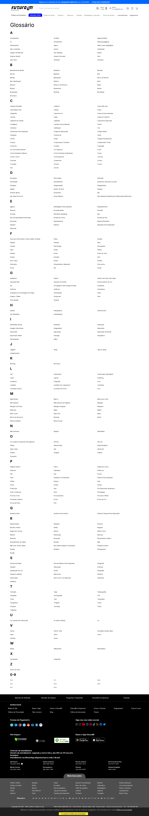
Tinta (12, 599)
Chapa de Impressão (61, 131)
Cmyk (56, 139)
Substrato (100, 578)
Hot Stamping (14, 314)
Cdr (98, 128)
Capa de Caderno (103, 117)
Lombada (100, 385)
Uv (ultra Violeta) (59, 620)
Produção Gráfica (16, 499)
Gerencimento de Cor (104, 282)
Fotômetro (13, 264)
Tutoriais (126, 698)
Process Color (15, 496)
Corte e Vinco (15, 157)
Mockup (56, 417)
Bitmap (12, 77)
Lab (11, 374)
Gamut (56, 278)
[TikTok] (94, 724)
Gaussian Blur (15, 282)
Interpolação (14, 339)
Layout (56, 378)
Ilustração (100, 324)
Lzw (98, 388)
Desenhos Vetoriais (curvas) (107, 182)
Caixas (56, 110)
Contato (56, 146)
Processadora (58, 496)
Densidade (13, 182)
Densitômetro (58, 182)
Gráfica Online (15, 783)
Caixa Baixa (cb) (15, 110)
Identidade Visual (16, 324)
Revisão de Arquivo (48, 698)
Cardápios (13, 124)
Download (57, 192)
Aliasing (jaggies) (103, 42)
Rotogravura (101, 549)
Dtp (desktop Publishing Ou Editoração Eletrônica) (114, 196)
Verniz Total (58, 631)
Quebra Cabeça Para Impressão (108, 513)
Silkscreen (57, 574)
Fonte (55, 253)
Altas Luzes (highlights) (105, 45)
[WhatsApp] (128, 8)
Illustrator (57, 324)
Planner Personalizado (105, 477)
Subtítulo (13, 581)
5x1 (11, 687)
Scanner (100, 567)
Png (98, 481)
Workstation (101, 649)
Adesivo (13, 793)
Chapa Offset (102, 131)
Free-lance (101, 264)
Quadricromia (14, 513)
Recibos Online (15, 527)
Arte (98, 56)
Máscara (13, 410)
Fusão (99, 268)
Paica (56, 467)
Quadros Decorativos (61, 513)
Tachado (13, 592)
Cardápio (100, 793)
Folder (56, 250)
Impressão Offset (16, 335)
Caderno (57, 106)
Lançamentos (124, 790)
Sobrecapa (14, 578)
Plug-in (56, 481)
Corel (99, 149)
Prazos (96, 712)
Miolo (99, 413)
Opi (55, 449)
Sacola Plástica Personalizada (64, 563)
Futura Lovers (136, 708)
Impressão (13, 332)
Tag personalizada (60, 790)
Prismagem (101, 492)
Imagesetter (58, 328)
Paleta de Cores (102, 467)
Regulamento (118, 708)
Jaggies (12, 349)
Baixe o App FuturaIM (85, 734)
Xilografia (57, 659)
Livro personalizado (126, 785)
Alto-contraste (15, 49)
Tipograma (14, 603)
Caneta (78, 790)
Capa (55, 117)
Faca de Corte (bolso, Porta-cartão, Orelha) (25, 239)
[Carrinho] (137, 8)
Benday (100, 70)
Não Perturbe (14, 431)
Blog (51, 712)
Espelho (12, 225)
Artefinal (57, 60)
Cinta (99, 135)
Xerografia (13, 659)
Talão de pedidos (82, 788)
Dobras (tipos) (15, 192)
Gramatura (101, 289)
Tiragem (56, 603)
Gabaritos (13, 278)
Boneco (12, 85)
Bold (98, 81)
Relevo (56, 531)
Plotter (12, 481)
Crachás (13, 160)
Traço (99, 606)
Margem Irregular (60, 406)
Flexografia (101, 246)
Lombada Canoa (15, 388)
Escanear (13, 221)
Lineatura (13, 381)
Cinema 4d (57, 135)
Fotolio (56, 260)
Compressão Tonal (103, 142)
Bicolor (12, 74)
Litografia (57, 381)
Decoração (57, 178)
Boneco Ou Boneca (60, 85)
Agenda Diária (102, 38)
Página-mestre (15, 467)
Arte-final (13, 60)
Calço (99, 110)
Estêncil (56, 225)
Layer (12, 378)
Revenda (57, 538)
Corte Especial (59, 157)
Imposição (100, 328)
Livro (99, 381)
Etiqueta (35, 783)
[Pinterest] (90, 724)
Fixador (12, 246)
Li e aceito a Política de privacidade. (73, 814)
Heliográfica (58, 310)
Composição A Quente (61, 142)
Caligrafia (13, 113)
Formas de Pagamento (20, 720)
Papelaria (57, 470)
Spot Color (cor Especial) (62, 578)
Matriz (99, 410)
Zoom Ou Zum (15, 669)
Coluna (12, 142)
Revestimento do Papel (18, 542)
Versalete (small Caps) (105, 631)
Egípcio (12, 207)
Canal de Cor (58, 113)
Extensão (13, 228)
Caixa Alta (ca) (102, 106)
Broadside (100, 92)
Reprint (12, 535)
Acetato (56, 38)
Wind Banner (36, 790)
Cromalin (13, 164)
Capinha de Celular (16, 121)
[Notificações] (132, 8)
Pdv (55, 474)
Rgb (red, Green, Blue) (17, 545)
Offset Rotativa (102, 445)
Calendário (101, 785)
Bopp (99, 85)
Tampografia (101, 592)
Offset (12, 445)
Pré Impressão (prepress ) (106, 488)
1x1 (55, 680)
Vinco (99, 634)
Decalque (13, 178)
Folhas (99, 250)
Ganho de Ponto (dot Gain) (106, 278)
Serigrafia (100, 570)
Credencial (57, 160)
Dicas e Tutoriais (100, 708)
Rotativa (56, 549)
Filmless (56, 242)
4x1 (11, 684)
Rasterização (14, 524)
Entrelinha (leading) (60, 214)
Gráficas (13, 289)
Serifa (56, 570)
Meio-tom (57, 413)
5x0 (98, 684)
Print (55, 492)
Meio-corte (14, 413)
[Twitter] (104, 724)
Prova (56, 499)
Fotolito (99, 260)
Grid (98, 296)
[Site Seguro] (40, 740)
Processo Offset (102, 496)
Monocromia (58, 421)
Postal (56, 485)
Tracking (57, 606)
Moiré (99, 417)
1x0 (11, 680)
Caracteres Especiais (104, 121)
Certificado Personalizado (19, 131)
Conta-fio (13, 146)
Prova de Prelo (15, 503)
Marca (56, 399)
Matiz (55, 410)
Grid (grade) (14, 300)
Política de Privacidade (16, 712)
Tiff (98, 595)
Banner (34, 788)
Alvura (56, 49)
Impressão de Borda (104, 332)
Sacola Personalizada (83, 783)
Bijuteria (56, 74)
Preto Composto (15, 492)
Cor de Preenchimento (18, 149)
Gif (11, 285)
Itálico (56, 339)
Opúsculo (100, 449)
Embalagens (101, 788)
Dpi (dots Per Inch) (16, 196)
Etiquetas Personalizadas (106, 225)
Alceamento (58, 42)
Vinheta (12, 638)
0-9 (13, 675)
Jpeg (55, 349)
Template (13, 595)
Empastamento (102, 207)
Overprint (13, 456)
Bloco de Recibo (103, 77)
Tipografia (100, 599)
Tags (55, 592)
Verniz (12, 631)
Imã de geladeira (59, 788)
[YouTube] (83, 724)
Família (99, 239)
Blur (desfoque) (15, 81)
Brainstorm (57, 88)
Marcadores (14, 403)
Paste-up (100, 470)
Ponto (12, 485)
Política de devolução (77, 712)
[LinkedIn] (87, 724)
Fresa (12, 268)
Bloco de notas (81, 785)
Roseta (12, 549)
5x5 (55, 687)
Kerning (12, 364)
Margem (100, 403)
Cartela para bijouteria (61, 793)
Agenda (100, 790)
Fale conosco (37, 712)
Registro (100, 527)
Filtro (99, 242)
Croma (99, 160)
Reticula (100, 535)
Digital (12, 189)
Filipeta (12, 242)
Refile (56, 527)
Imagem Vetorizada (16, 328)
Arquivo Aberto (15, 56)
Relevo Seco (101, 531)
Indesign (57, 335)
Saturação (57, 567)
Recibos (100, 524)
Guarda (56, 300)
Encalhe (100, 210)
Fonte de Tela (102, 253)
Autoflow (100, 60)
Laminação (57, 374)
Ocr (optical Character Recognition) (22, 442)
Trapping (13, 610)
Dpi (98, 192)
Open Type (14, 449)
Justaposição (14, 353)
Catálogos (57, 128)
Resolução (57, 535)
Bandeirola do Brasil (17, 70)
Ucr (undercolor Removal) (19, 620)
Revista (56, 542)
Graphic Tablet (15, 296)
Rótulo (34, 785)
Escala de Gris (102, 217)
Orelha (12, 452)
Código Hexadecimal (104, 139)
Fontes (12, 257)
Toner (99, 603)
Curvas (56, 168)
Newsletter (101, 431)
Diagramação (58, 185)
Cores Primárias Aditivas (18, 153)
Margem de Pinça (16, 406)
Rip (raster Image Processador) (64, 545)
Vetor (12, 634)
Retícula (13, 538)
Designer (13, 185)
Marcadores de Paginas (62, 403)
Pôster (99, 485)
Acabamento (14, 38)
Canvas (12, 117)
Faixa (55, 239)
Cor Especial (58, 149)
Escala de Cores (59, 217)
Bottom (12, 88)
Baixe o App (36, 708)
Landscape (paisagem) (105, 374)
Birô (98, 74)
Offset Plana (58, 445)
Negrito (56, 431)
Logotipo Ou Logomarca (62, 385)
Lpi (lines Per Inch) (60, 388)
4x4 (55, 684)
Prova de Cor (101, 499)
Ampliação (101, 49)
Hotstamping (58, 314)
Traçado (13, 606)
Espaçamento (58, 221)
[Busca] (97, 8)
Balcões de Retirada (22, 698)
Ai (10, 42)
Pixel (11, 477)
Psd (55, 503)
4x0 (98, 680)
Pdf (11, 474)
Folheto (12, 253)
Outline (99, 452)
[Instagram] (80, 724)
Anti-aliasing (58, 53)
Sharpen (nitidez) (16, 574)
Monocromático (15, 421)
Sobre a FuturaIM (56, 708)
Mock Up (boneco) (16, 417)
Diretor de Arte (59, 189)
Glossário (22, 25)
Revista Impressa (125, 783)
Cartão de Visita (15, 785)
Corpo (99, 153)
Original (56, 452)
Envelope (57, 785)
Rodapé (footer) (102, 545)
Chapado (13, 135)
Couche (100, 157)
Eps (98, 214)
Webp (12, 649)
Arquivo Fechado (59, 56)
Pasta (56, 783)
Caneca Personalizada (105, 113)
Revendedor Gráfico (104, 538)
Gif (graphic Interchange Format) (65, 285)
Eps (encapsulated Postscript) (20, 217)
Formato (56, 257)
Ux (98, 620)
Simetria (100, 574)
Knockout (57, 364)
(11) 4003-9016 (15, 764)
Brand (99, 88)
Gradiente (100, 285)
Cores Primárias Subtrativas (63, 153)
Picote (99, 474)
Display (99, 189)
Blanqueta (57, 77)
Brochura (13, 96)
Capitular (57, 121)
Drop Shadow (58, 196)
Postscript (13, 488)
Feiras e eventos (125, 788)
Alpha (56, 45)
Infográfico (101, 335)
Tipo (55, 599)
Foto (98, 257)
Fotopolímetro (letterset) (62, 264)
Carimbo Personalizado (62, 124)
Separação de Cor (16, 570)
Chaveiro (79, 793)
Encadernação (59, 210)
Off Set (56, 442)
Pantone (13, 470)
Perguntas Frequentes (74, 698)
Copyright (100, 146)
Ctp (11, 168)
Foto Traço (13, 260)
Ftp (55, 268)
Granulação (58, 293)
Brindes (100, 783)
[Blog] (97, 724)
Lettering (100, 378)
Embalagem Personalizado (63, 207)
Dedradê (100, 178)
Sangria (12, 567)
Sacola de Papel (15, 563)
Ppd (55, 488)
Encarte (12, 214)
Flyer (11, 250)
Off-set (99, 442)
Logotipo (13, 385)
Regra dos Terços (16, 531)
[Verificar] (20, 739)
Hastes (12, 310)
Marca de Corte (102, 399)
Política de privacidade (124, 810)
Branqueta (13, 92)
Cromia (56, 164)
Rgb (98, 542)
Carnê (99, 124)
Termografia (58, 595)
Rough (12, 553)
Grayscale (57, 296)
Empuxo (12, 210)
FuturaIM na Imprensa (100, 698)
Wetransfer (57, 649)
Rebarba (57, 524)
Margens (100, 406)
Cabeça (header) (16, 106)
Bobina (56, 81)
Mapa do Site (12, 708)
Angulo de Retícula (16, 53)
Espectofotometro (103, 221)
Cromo (99, 164)
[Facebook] (100, 724)
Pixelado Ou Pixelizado (61, 477)
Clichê (12, 139)
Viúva (56, 638)
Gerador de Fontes (60, 282)
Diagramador (101, 185)
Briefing (56, 92)
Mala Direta (14, 399)
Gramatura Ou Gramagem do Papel (22, 293)
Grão (99, 293)
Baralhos (57, 70)
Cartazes (13, 128)
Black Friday (123, 793)
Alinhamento (14, 45)
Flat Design (57, 246)
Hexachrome (101, 310)
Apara (99, 53)
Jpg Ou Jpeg (101, 349)
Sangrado (100, 563)
